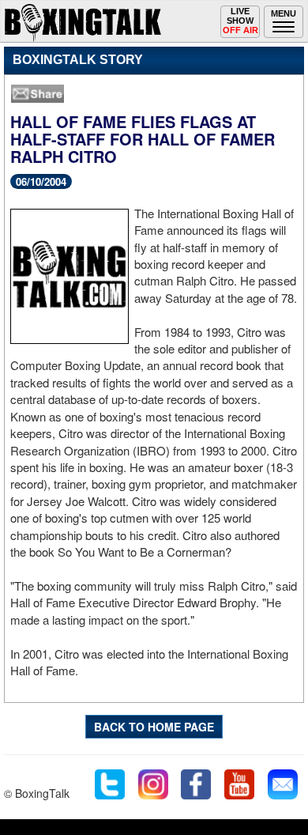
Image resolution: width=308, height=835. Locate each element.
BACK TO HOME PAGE (154, 727)
